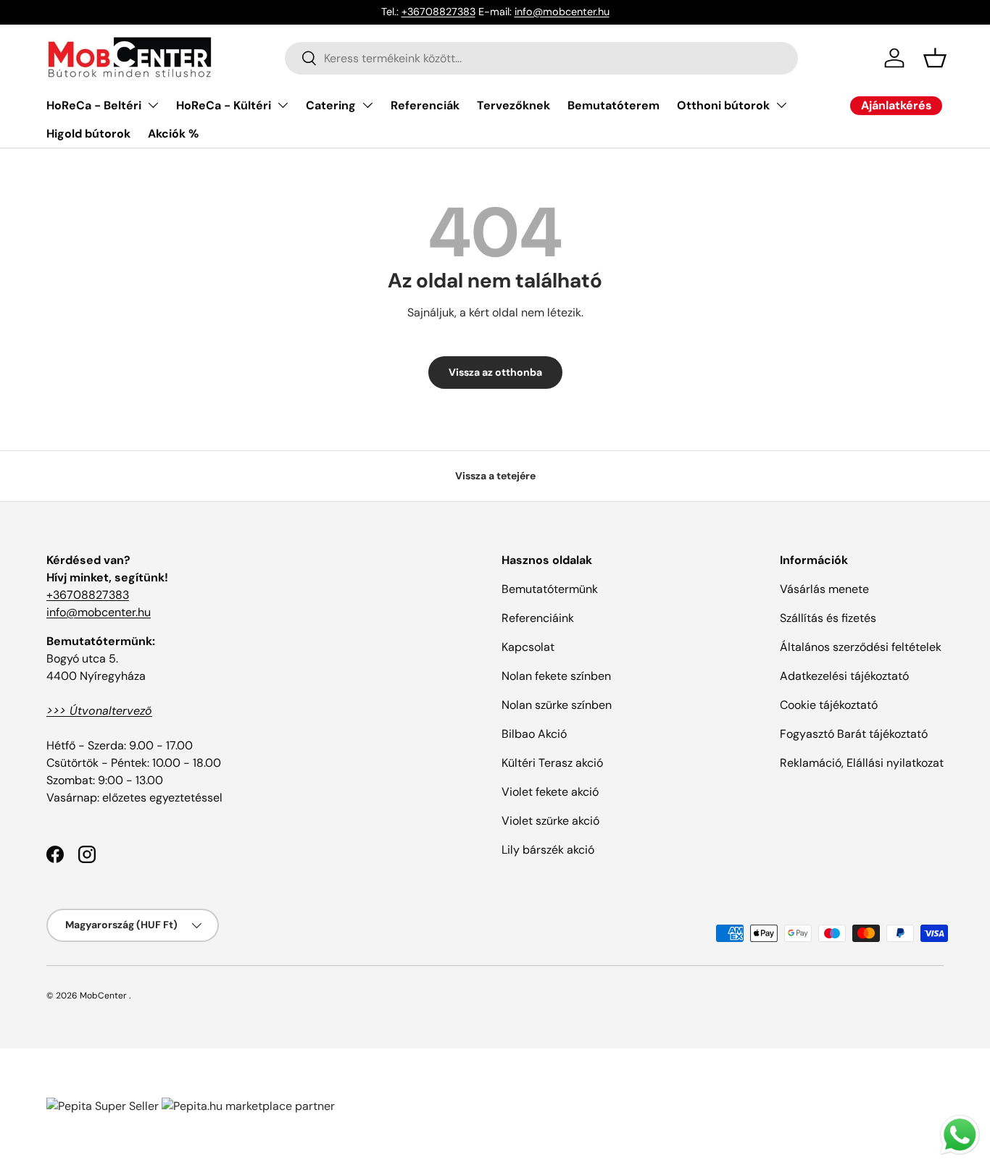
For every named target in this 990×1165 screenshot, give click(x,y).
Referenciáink (538, 618)
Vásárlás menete (824, 589)
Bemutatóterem (613, 105)
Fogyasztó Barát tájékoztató (854, 733)
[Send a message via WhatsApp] (960, 1135)
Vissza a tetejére (495, 475)
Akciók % (173, 133)
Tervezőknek (513, 105)
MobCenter (103, 995)
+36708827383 (438, 11)
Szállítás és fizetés (828, 618)
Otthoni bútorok (723, 105)
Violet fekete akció (550, 791)
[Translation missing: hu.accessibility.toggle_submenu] (153, 105)
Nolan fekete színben (556, 676)
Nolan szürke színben (557, 704)
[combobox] (541, 58)
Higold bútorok (88, 133)
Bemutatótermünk (550, 589)
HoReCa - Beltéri (93, 105)
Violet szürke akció (550, 820)
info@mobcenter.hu (562, 11)
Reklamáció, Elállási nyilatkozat (862, 762)
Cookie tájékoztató (829, 704)
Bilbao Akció (534, 733)
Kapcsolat (528, 647)
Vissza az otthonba (495, 372)
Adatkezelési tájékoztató (844, 676)
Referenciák (425, 105)
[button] (935, 58)
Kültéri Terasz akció (552, 762)
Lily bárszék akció (548, 849)
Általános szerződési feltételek (860, 647)
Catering (331, 105)
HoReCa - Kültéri (223, 105)
